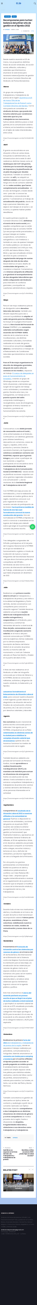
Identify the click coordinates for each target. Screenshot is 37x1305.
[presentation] (29, 1169)
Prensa (14, 16)
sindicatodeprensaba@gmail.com (12, 1230)
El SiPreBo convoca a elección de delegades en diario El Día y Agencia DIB (18, 1186)
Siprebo (7, 29)
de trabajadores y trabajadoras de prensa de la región (18, 1043)
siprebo (15, 1137)
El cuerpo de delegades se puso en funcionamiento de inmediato (18, 376)
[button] (32, 527)
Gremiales (7, 16)
